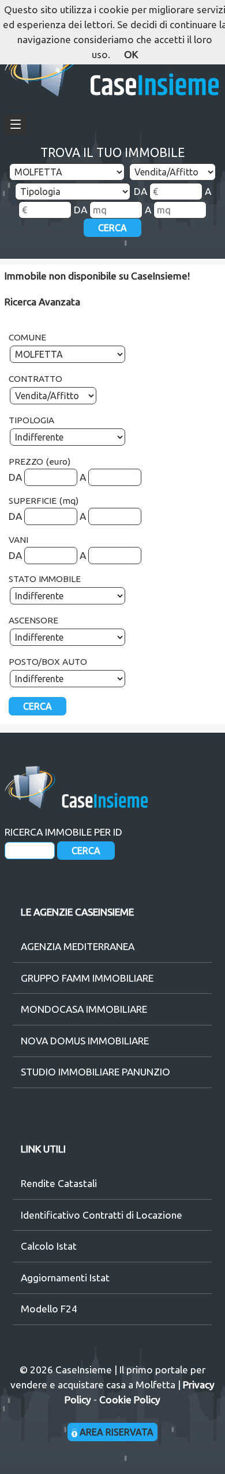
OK (131, 54)
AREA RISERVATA (115, 1432)
